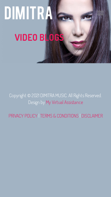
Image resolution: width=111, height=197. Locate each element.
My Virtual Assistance (64, 102)
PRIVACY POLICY (23, 116)
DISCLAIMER (92, 116)
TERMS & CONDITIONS (59, 116)
